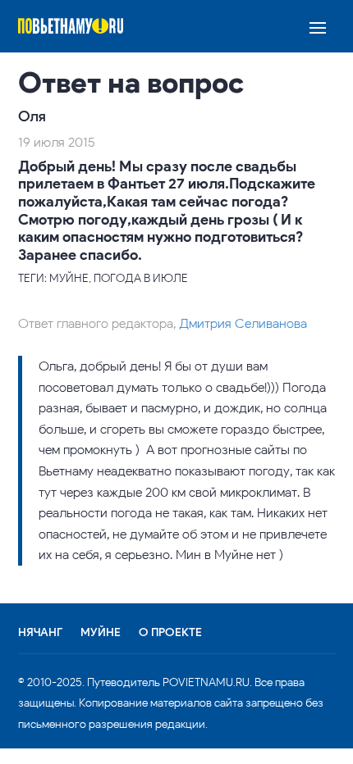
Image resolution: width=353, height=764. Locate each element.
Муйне (100, 633)
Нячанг (40, 633)
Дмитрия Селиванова (243, 323)
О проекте (170, 633)
